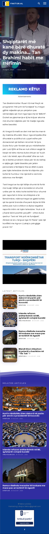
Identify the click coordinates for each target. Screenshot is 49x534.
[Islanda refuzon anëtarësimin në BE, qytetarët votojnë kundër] (10, 319)
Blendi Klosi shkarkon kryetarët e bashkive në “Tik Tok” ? (31, 351)
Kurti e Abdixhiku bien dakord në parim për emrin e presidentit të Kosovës (30, 299)
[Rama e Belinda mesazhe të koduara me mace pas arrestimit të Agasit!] (10, 337)
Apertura (22, 305)
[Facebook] (24, 529)
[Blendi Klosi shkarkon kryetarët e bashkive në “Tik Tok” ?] (10, 355)
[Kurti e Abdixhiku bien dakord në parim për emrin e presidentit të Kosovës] (10, 301)
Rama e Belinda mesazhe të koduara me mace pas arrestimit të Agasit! (32, 333)
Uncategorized (25, 320)
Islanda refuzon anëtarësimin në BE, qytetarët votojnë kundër (32, 315)
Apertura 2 (23, 356)
